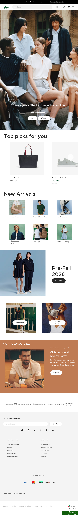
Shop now (59, 280)
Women (44, 118)
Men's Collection (45, 444)
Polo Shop (44, 453)
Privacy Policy (38, 506)
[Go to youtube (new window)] (53, 430)
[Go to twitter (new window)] (34, 430)
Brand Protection (12, 456)
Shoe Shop (44, 456)
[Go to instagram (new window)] (22, 430)
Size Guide (49, 506)
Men (32, 118)
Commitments (11, 453)
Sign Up (55, 424)
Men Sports (20, 322)
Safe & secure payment (24, 405)
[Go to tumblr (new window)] (47, 430)
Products (10, 450)
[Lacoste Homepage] (6, 7)
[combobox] (32, 7)
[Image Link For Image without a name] (17, 209)
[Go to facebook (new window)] (28, 430)
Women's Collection (46, 447)
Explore (56, 372)
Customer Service (39, 405)
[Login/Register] (64, 7)
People (9, 447)
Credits (13, 506)
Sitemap (5, 506)
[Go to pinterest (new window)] (41, 430)
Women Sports (57, 323)
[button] (70, 513)
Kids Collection (45, 450)
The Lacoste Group (13, 444)
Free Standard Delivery (69, 405)
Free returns (9, 405)
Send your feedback (54, 405)
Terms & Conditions (25, 506)
